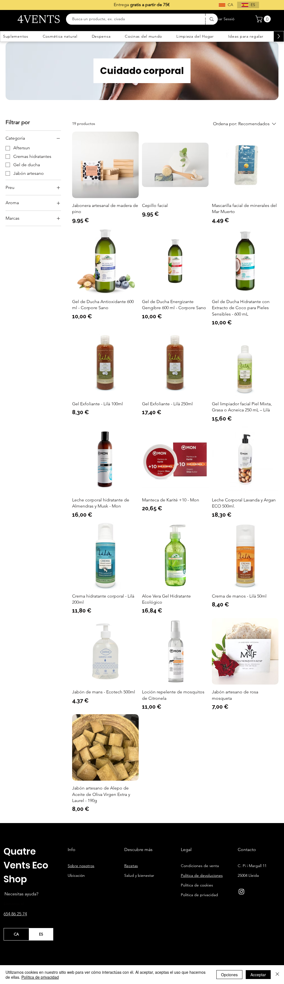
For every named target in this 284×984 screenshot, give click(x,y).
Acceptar (258, 974)
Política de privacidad (40, 977)
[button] (263, 19)
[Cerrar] (277, 975)
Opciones (229, 974)
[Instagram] (241, 891)
